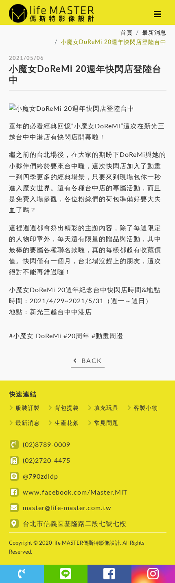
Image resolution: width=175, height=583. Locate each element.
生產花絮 (67, 423)
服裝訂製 (27, 408)
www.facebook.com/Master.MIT (75, 492)
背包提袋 (67, 408)
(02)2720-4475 (46, 461)
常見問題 (106, 423)
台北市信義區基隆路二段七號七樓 (75, 524)
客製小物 (145, 408)
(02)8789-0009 (46, 445)
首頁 (126, 33)
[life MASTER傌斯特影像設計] (59, 14)
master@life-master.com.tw (67, 508)
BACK (91, 361)
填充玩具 (106, 408)
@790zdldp (40, 476)
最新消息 (154, 33)
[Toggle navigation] (157, 14)
